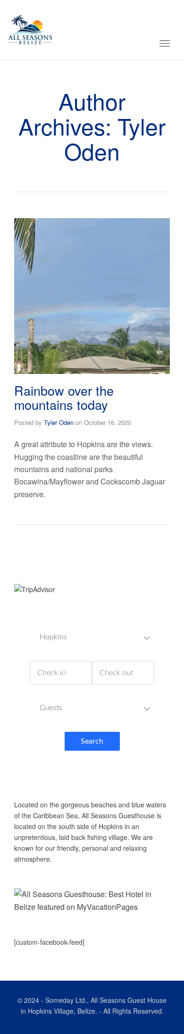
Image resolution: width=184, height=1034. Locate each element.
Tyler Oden (59, 422)
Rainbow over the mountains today (64, 397)
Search (92, 741)
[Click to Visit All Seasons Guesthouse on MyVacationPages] (92, 899)
